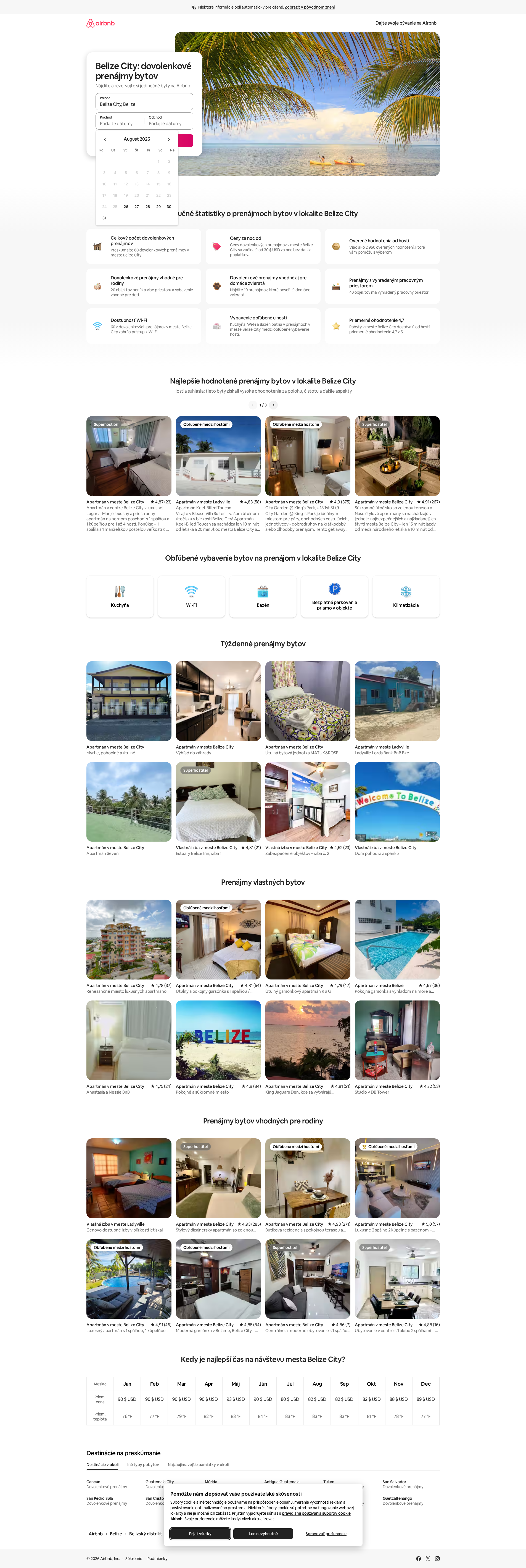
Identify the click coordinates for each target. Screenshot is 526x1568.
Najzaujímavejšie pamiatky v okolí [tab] (198, 1464)
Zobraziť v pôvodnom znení (310, 7)
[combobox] (144, 104)
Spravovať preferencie (326, 1533)
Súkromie (133, 1558)
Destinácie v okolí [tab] (102, 1464)
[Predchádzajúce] (253, 405)
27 (136, 206)
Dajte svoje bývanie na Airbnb (406, 23)
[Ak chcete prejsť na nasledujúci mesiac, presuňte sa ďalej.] (168, 139)
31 (104, 218)
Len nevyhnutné (263, 1533)
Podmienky (157, 1558)
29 (158, 206)
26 (126, 206)
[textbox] (120, 123)
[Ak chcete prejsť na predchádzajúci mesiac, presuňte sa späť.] (105, 139)
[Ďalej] (273, 405)
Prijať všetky (200, 1533)
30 (169, 206)
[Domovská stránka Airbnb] (100, 23)
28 (148, 206)
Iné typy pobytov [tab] (143, 1464)
